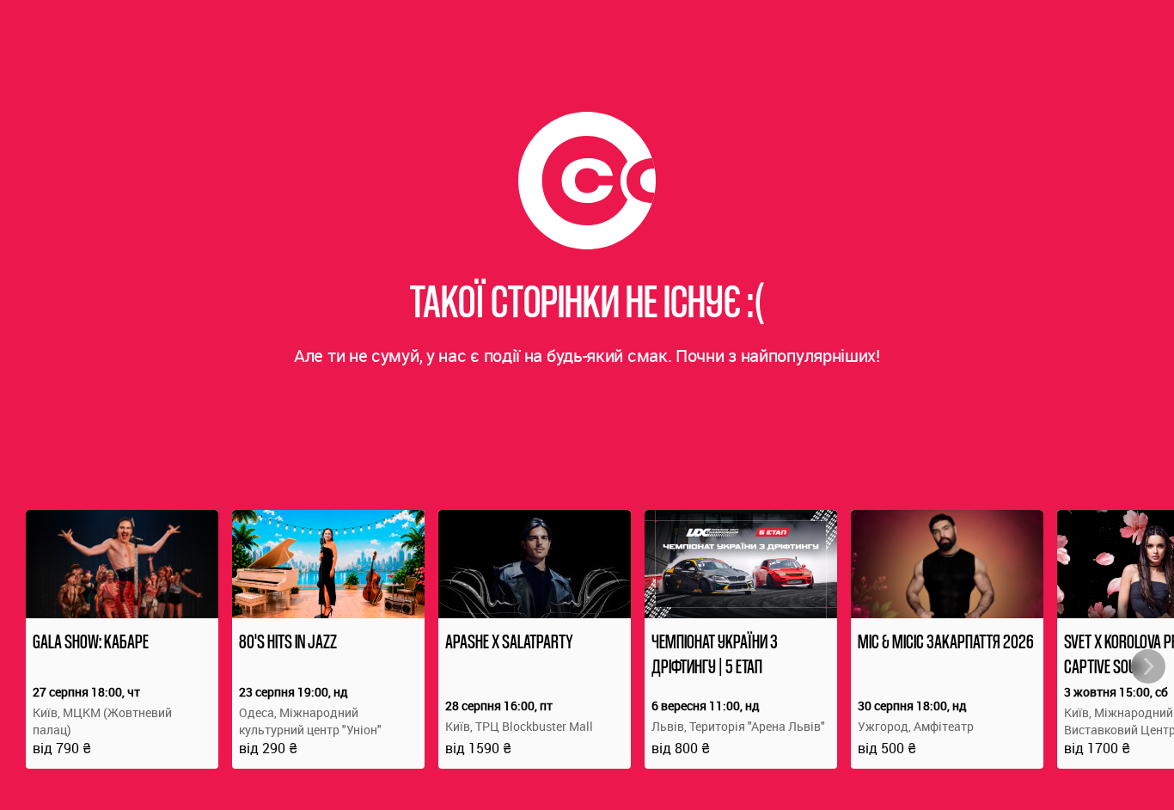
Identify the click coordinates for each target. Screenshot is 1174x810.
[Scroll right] (1148, 666)
